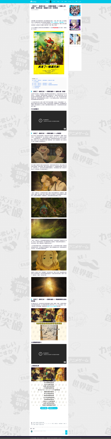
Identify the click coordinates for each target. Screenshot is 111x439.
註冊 (76, 1)
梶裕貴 (37, 424)
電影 (43, 424)
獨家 (58, 1)
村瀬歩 (34, 424)
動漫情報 (37, 422)
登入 (80, 1)
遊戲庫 (66, 1)
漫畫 (62, 1)
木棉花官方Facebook (53, 408)
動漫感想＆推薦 (41, 422)
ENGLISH (69, 1)
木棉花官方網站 (44, 408)
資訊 (54, 1)
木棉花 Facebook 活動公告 (52, 306)
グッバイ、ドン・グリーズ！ (46, 423)
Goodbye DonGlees (38, 423)
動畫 (64, 423)
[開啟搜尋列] (73, 1)
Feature (33, 423)
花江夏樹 (40, 424)
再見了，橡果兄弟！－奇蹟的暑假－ (57, 22)
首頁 (47, 1)
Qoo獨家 (33, 422)
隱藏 (36, 78)
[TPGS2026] (50, 1)
